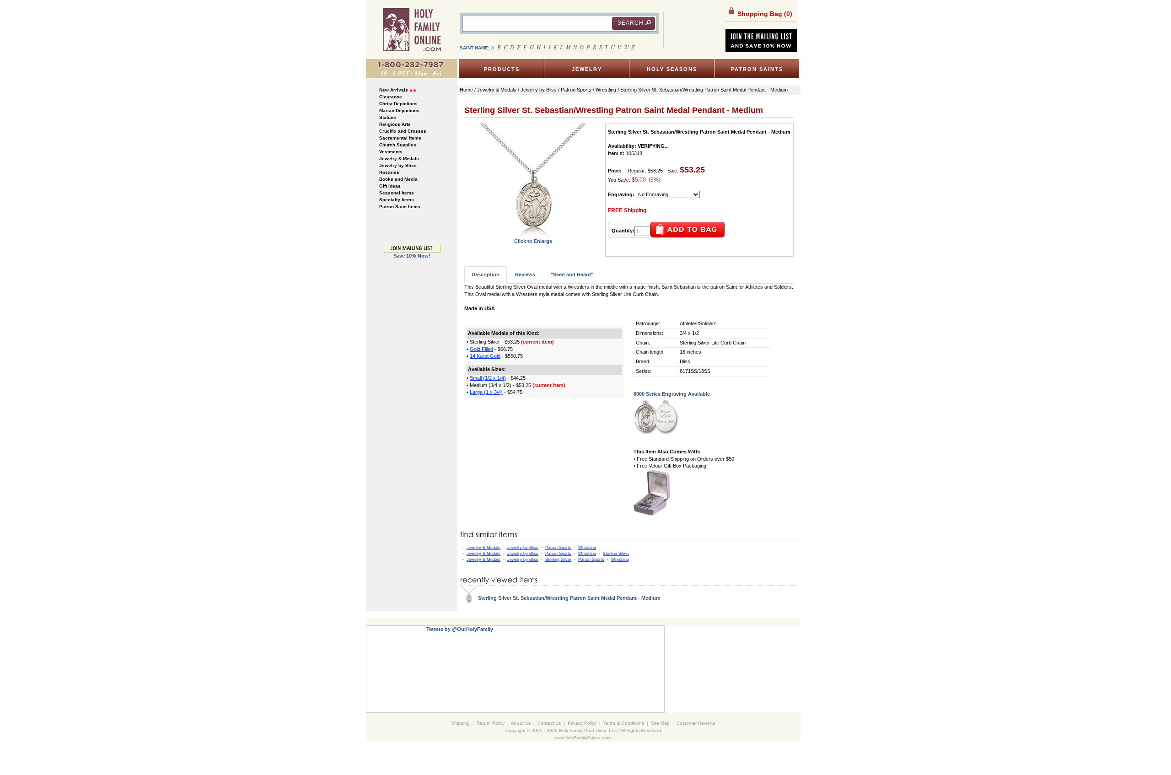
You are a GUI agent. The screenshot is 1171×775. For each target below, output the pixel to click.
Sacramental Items (400, 137)
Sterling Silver (616, 553)
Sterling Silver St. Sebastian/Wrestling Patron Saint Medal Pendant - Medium (569, 598)
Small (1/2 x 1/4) (488, 378)
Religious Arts (395, 124)
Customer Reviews (696, 723)
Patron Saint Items (399, 206)
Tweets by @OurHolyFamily (459, 629)
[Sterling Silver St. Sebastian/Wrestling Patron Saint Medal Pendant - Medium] (533, 180)
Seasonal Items (396, 192)
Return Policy (491, 723)
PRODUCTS (502, 69)
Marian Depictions (399, 110)
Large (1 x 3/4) (486, 392)
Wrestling (587, 547)
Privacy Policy (582, 723)
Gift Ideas (390, 185)
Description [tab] (486, 274)
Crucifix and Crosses (402, 131)
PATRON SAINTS (757, 69)
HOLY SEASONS (672, 69)
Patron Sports (558, 547)
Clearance (390, 96)
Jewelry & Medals (399, 158)
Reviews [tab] (525, 274)
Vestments (391, 151)
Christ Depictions (398, 103)
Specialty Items (396, 199)
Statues (387, 117)
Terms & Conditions (623, 723)
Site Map (660, 723)
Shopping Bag (764, 13)
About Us (521, 723)
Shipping (460, 723)
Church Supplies (397, 144)
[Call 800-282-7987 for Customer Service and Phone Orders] (411, 68)
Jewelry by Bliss (398, 165)
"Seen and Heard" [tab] (572, 274)
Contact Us (549, 723)
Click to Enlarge (533, 241)
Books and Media (398, 179)
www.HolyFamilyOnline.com (582, 737)
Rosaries (389, 172)
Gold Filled (481, 349)
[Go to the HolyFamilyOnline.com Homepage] (411, 29)
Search (631, 23)
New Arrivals (393, 89)
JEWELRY (587, 69)
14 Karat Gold (485, 356)
